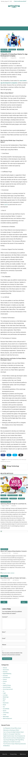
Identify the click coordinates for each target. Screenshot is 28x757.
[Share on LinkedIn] (8, 455)
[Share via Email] (20, 455)
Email (4, 638)
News (4, 699)
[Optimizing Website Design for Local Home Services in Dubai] (14, 485)
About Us (4, 754)
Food (4, 683)
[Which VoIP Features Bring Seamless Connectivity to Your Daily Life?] (14, 538)
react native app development (12, 459)
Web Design (20, 49)
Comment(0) (22, 57)
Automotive (6, 669)
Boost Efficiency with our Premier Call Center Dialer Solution (14, 578)
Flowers (5, 681)
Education (5, 675)
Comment (5, 617)
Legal (4, 693)
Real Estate (6, 702)
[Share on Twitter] (14, 455)
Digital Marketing (12, 495)
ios (3, 691)
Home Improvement (8, 689)
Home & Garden (7, 687)
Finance (5, 679)
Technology (12, 49)
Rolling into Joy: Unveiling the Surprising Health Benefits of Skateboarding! (5, 602)
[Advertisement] (14, 18)
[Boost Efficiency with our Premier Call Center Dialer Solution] (14, 573)
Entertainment (6, 677)
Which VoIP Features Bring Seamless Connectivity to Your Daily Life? (14, 551)
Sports (4, 710)
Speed (6, 204)
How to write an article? (20, 1)
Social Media (4, 498)
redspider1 (13, 505)
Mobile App (4, 49)
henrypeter (15, 553)
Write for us (23, 754)
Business (3, 495)
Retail (4, 704)
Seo (20, 495)
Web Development (5, 51)
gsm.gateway (16, 580)
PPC (4, 701)
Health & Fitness (7, 685)
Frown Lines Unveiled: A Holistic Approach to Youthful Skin (24, 602)
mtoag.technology (15, 57)
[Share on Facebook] (3, 455)
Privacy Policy (13, 754)
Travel (4, 714)
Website (4, 644)
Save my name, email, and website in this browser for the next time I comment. (12, 653)
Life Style (5, 695)
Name (4, 632)
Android (5, 667)
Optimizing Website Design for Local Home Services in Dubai (14, 503)
